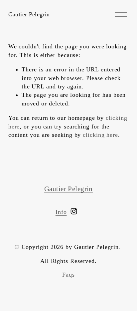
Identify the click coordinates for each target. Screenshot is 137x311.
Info (61, 212)
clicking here (100, 134)
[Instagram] (73, 211)
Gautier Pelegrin (29, 14)
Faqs (68, 274)
